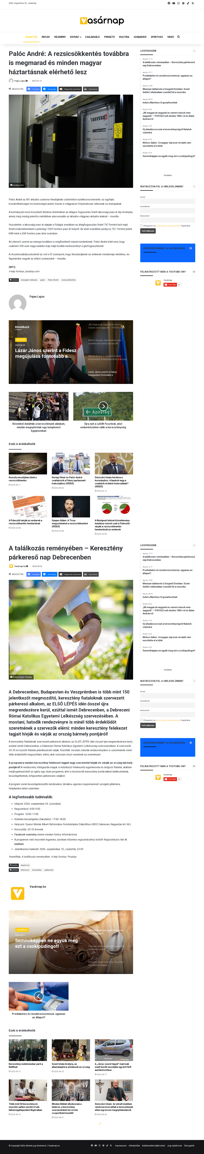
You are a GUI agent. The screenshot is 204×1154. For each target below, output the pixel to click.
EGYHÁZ (74, 37)
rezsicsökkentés (69, 280)
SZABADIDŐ (140, 37)
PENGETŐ (109, 37)
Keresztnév (144, 216)
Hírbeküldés (134, 1145)
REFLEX (46, 37)
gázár (42, 280)
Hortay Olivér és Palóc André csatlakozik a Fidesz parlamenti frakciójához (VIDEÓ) (69, 480)
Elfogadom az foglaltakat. (167, 226)
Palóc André (53, 280)
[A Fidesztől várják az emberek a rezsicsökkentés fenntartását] (28, 506)
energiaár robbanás (29, 280)
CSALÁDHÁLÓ (92, 37)
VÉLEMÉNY (60, 37)
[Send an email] (27, 81)
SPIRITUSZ (157, 37)
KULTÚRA (124, 37)
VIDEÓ (170, 37)
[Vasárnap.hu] (102, 21)
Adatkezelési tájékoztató (153, 1145)
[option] (71, 352)
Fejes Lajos (20, 81)
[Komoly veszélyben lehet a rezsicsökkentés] (28, 463)
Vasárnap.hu (54, 1145)
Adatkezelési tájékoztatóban (168, 226)
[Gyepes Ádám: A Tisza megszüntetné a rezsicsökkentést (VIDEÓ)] (71, 506)
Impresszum (121, 1145)
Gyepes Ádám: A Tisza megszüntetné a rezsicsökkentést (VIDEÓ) (70, 523)
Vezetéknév (145, 206)
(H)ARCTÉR (31, 37)
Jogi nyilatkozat (174, 1145)
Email (142, 197)
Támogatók (189, 1145)
